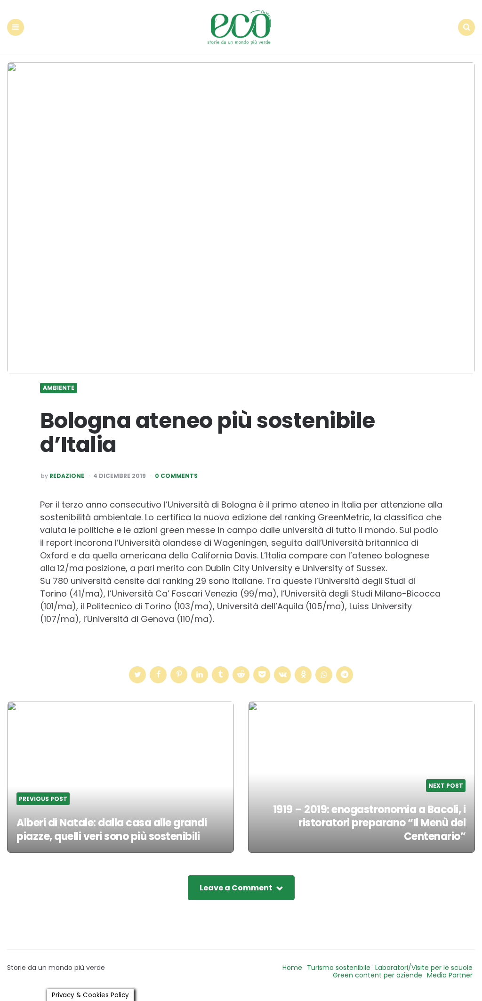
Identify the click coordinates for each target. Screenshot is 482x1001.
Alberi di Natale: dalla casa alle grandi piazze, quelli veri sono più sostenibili (111, 829)
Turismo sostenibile (338, 967)
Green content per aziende (377, 975)
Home (292, 967)
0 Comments (176, 476)
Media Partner (450, 975)
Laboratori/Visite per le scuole (424, 967)
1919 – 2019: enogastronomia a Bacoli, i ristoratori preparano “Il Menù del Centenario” (369, 823)
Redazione (66, 476)
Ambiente (58, 388)
